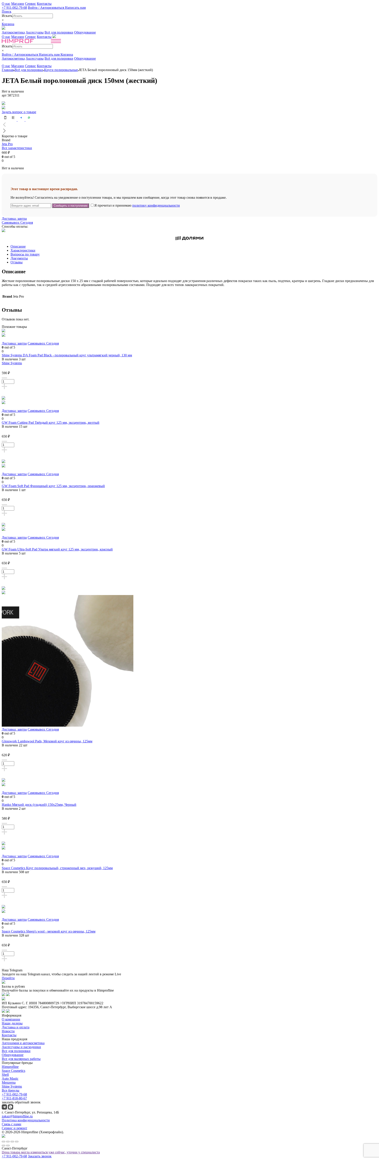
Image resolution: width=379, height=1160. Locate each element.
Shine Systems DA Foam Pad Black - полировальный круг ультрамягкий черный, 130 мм (67, 355)
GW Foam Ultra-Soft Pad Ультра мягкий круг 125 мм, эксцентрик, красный (57, 549)
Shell (5, 1074)
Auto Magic (10, 1078)
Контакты (44, 3)
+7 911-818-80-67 (14, 1098)
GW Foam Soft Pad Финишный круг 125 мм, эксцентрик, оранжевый (53, 486)
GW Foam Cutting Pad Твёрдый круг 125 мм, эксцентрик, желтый (50, 422)
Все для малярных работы (21, 1059)
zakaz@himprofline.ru (17, 1116)
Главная (8, 70)
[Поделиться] (8, 1141)
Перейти (8, 978)
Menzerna (9, 1082)
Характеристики (23, 250)
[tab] (194, 246)
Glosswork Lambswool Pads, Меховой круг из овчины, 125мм (47, 741)
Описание (18, 246)
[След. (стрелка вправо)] (8, 1145)
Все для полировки (16, 1051)
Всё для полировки (59, 32)
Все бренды (10, 1090)
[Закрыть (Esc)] (3, 1141)
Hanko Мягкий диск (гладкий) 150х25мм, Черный (39, 804)
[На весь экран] (12, 1141)
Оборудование (85, 32)
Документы (19, 258)
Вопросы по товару (25, 254)
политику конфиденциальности (156, 205)
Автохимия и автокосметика (23, 1043)
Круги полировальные (61, 70)
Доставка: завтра (14, 218)
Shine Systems (12, 363)
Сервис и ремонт (14, 1128)
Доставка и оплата (15, 1027)
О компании (11, 1019)
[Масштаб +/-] (16, 1141)
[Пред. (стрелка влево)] (3, 1145)
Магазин (17, 3)
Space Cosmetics (13, 1070)
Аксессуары (35, 32)
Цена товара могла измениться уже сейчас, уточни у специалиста (51, 1152)
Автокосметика (13, 32)
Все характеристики (17, 148)
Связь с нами (11, 1124)
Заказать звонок (40, 1156)
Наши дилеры (12, 1023)
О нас (6, 3)
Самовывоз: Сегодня (17, 222)
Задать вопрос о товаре (19, 112)
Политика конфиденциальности (26, 1120)
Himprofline (10, 1067)
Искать (7, 16)
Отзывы (17, 262)
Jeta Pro (7, 144)
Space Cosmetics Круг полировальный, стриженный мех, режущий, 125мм (57, 868)
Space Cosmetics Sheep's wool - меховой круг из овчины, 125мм (48, 931)
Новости (8, 1031)
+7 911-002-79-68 (14, 7)
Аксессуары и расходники (21, 1047)
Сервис (30, 3)
